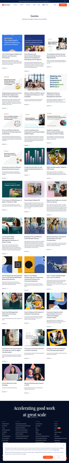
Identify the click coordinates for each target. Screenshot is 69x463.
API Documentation (5, 438)
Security (3, 434)
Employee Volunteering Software (22, 430)
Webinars (37, 430)
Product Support (5, 440)
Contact (55, 425)
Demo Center (4, 425)
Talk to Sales (63, 4)
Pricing (38, 4)
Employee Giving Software (20, 427)
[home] (6, 5)
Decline (58, 457)
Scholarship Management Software (22, 436)
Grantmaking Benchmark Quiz (41, 440)
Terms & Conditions (57, 432)
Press (55, 430)
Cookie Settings (57, 442)
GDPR (55, 434)
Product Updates (5, 442)
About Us (56, 423)
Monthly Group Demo (6, 430)
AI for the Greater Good (6, 436)
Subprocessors (57, 440)
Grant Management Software (21, 423)
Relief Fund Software (19, 434)
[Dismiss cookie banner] (63, 445)
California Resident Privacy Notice (60, 438)
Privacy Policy (56, 449)
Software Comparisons (40, 442)
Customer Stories (39, 423)
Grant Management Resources (41, 438)
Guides (37, 432)
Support (34, 4)
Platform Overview (5, 423)
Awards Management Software (21, 438)
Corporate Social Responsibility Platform (23, 425)
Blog (36, 427)
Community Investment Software (22, 432)
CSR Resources (38, 434)
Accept (48, 457)
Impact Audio (38, 425)
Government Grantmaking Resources (42, 436)
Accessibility (4, 432)
